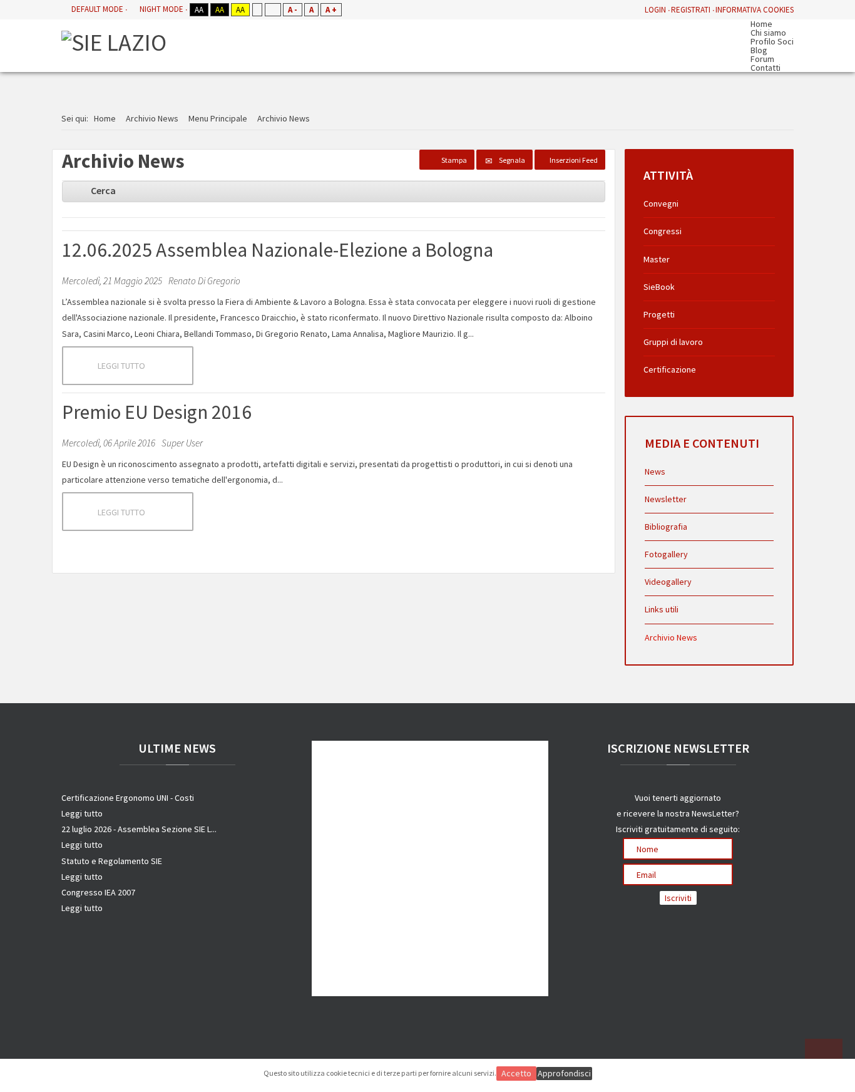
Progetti (659, 314)
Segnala (512, 160)
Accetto (516, 1073)
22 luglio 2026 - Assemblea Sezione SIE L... (139, 829)
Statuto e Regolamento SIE (111, 861)
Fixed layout (257, 9)
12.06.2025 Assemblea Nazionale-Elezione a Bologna (277, 249)
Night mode (161, 9)
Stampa (454, 160)
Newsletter (666, 499)
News (655, 471)
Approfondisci (564, 1073)
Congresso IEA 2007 (98, 892)
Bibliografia (666, 526)
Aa (199, 9)
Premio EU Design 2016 (157, 412)
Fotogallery (666, 554)
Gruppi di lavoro (673, 342)
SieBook (659, 286)
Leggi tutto (121, 366)
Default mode (97, 9)
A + (331, 9)
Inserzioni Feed (574, 160)
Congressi (662, 231)
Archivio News (671, 637)
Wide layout (272, 9)
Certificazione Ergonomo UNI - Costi (127, 797)
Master (656, 259)
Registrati (690, 9)
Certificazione (669, 369)
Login (655, 9)
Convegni (660, 203)
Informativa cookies (754, 9)
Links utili (661, 609)
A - (292, 9)
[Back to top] (823, 1057)
